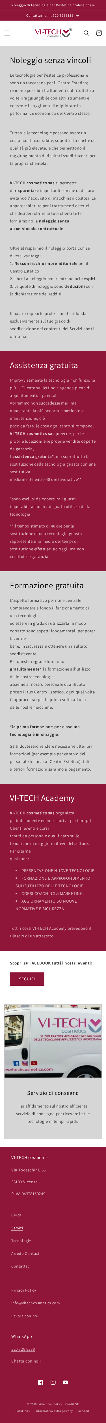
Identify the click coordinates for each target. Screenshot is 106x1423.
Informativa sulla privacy (54, 1411)
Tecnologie (21, 1240)
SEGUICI (27, 978)
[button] (7, 33)
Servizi (17, 1227)
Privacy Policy (23, 1290)
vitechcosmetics (50, 1404)
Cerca (16, 1214)
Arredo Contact (25, 1253)
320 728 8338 (23, 1349)
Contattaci (21, 1266)
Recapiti (84, 1411)
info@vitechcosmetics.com (35, 1302)
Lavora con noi (24, 1315)
